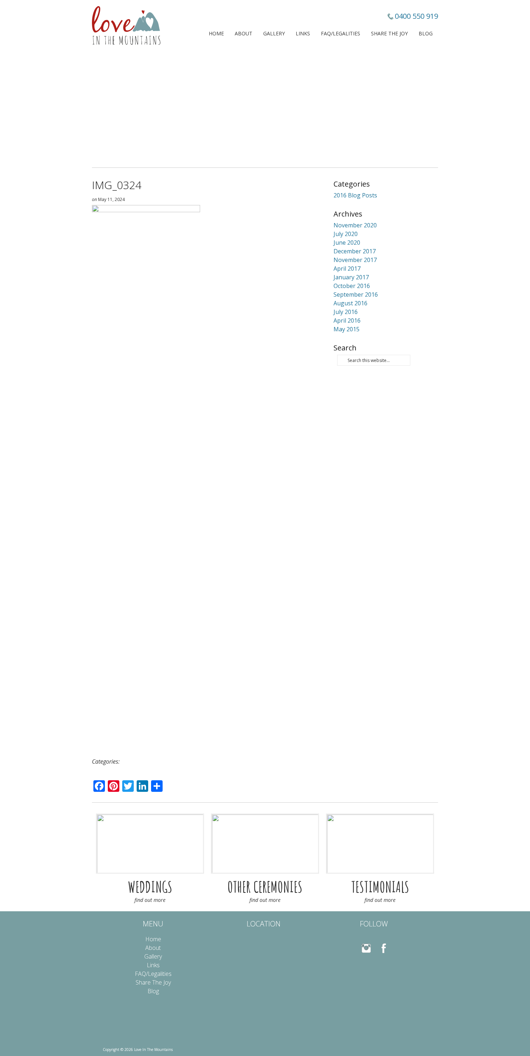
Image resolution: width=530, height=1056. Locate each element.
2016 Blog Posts (355, 195)
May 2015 (346, 329)
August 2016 (350, 303)
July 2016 (346, 312)
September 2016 (356, 294)
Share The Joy (389, 33)
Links (303, 33)
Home (216, 33)
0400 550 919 (416, 16)
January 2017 (351, 277)
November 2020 (355, 225)
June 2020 (347, 242)
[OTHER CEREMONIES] (265, 843)
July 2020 (346, 234)
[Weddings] (150, 843)
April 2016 (347, 320)
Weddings (150, 887)
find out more (149, 899)
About (243, 33)
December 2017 (355, 251)
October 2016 (352, 286)
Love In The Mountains (126, 25)
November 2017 (355, 260)
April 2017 (347, 268)
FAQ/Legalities (340, 33)
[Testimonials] (380, 843)
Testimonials (380, 887)
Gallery (274, 33)
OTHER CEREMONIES (265, 887)
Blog (426, 33)
